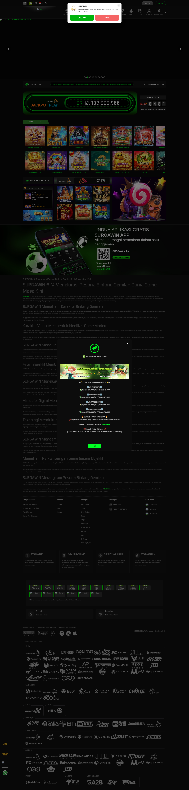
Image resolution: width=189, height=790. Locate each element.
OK (95, 446)
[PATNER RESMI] (94, 371)
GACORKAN (82, 18)
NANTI (107, 18)
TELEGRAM (106, 424)
